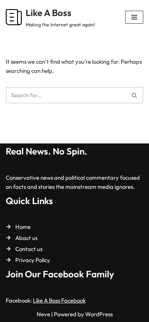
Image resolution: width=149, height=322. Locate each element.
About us (26, 238)
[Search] (134, 95)
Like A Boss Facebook (59, 300)
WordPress (99, 314)
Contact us (28, 249)
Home (23, 226)
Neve (43, 314)
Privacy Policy (32, 260)
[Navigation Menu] (134, 17)
